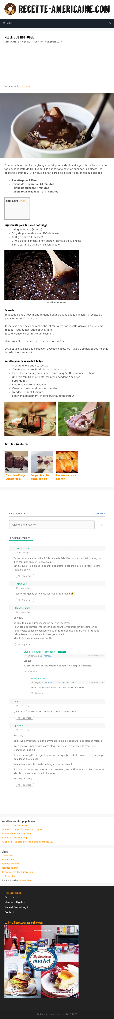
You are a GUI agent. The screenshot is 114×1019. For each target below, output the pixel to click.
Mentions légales (14, 902)
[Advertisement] (57, 64)
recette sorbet (8, 859)
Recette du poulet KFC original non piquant (22, 829)
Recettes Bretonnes (10, 863)
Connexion (99, 513)
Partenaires (11, 897)
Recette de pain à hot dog (14, 837)
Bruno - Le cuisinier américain (39, 651)
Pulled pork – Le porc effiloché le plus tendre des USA (27, 841)
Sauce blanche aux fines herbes (17, 833)
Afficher (23, 201)
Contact (9, 912)
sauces (26, 86)
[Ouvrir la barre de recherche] (110, 23)
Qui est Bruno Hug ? (16, 907)
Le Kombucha (8, 876)
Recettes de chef (9, 867)
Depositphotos (25, 880)
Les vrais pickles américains (14, 825)
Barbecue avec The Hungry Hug (17, 872)
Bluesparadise (46, 656)
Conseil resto (7, 855)
